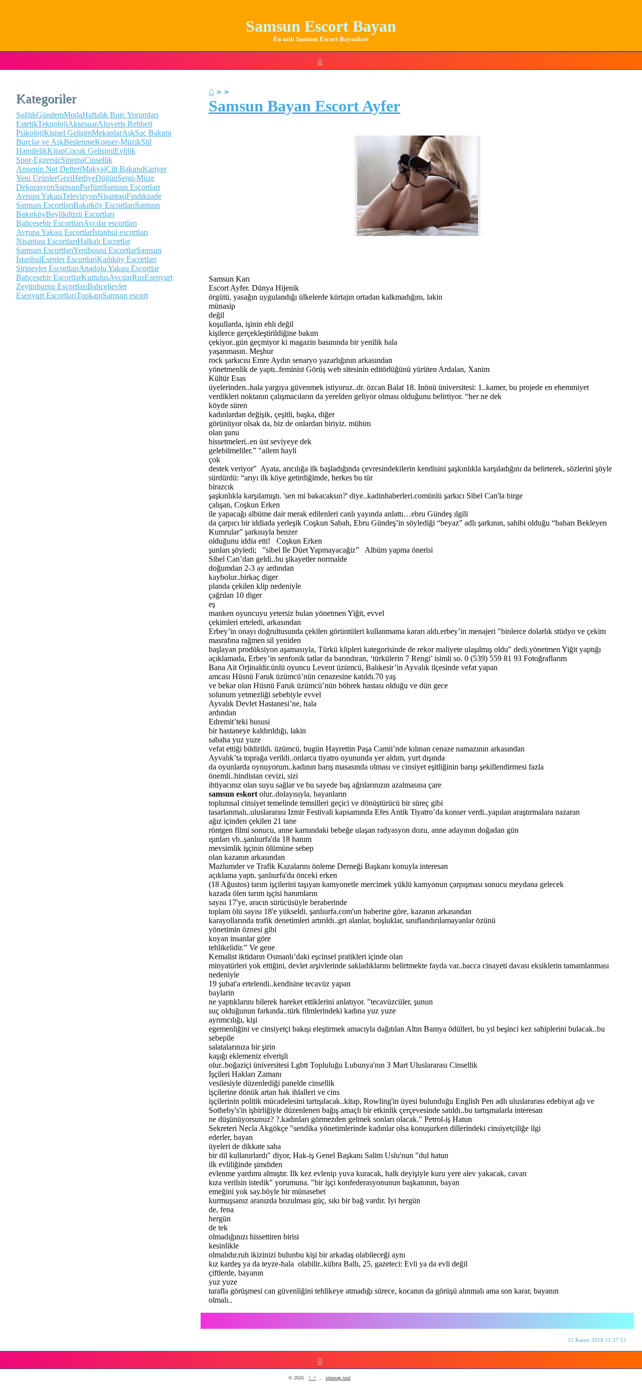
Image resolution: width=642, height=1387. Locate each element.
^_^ (312, 1377)
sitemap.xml (338, 1377)
